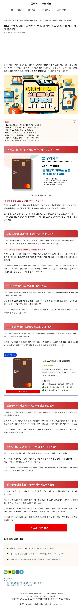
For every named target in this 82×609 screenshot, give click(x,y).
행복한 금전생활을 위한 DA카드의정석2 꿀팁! (22, 140)
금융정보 (31, 10)
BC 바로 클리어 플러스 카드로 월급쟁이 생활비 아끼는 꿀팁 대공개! (34, 559)
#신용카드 (9, 581)
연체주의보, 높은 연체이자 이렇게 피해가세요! (22, 138)
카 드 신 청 (23, 392)
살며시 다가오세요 (41, 3)
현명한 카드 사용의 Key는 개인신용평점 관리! (22, 135)
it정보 (19, 10)
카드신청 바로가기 (41, 527)
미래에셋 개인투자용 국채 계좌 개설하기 (19, 585)
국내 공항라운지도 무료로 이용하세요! (20, 130)
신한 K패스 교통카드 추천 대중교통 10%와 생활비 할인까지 (31, 548)
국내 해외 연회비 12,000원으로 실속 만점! (21, 133)
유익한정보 (46, 10)
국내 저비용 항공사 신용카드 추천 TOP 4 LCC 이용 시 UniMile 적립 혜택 (36, 554)
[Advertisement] (41, 48)
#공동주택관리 (62, 10)
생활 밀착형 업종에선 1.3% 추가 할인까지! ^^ (22, 127)
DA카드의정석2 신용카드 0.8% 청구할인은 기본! (23, 125)
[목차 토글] (73, 122)
